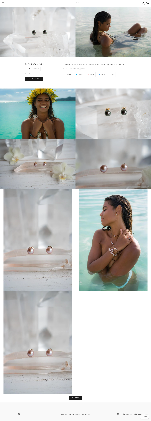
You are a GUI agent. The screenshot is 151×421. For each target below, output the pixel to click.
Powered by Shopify (82, 414)
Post (28, 69)
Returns (81, 408)
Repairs (92, 408)
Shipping (69, 408)
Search (59, 408)
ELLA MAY (71, 414)
